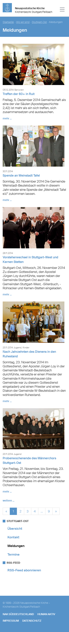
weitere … (8, 500)
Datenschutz (31, 620)
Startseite (8, 22)
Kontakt (13, 537)
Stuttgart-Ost (39, 22)
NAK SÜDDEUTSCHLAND (18, 614)
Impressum (11, 620)
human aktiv (46, 614)
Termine (13, 554)
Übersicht (14, 528)
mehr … (7, 118)
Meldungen (16, 546)
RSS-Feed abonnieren (24, 570)
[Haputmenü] (62, 10)
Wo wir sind (23, 22)
